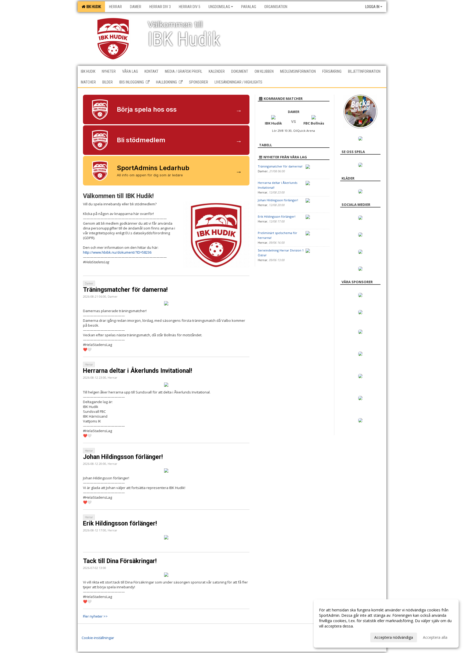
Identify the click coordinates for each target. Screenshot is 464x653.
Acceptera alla (435, 637)
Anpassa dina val (333, 636)
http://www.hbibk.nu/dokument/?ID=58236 (117, 252)
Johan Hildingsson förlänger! (123, 457)
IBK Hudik (93, 7)
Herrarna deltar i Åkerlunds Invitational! (137, 370)
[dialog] (386, 623)
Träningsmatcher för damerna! (125, 289)
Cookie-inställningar (98, 637)
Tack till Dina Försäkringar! (120, 561)
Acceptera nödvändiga (393, 637)
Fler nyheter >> (95, 616)
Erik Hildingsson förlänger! (120, 523)
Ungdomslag (219, 7)
